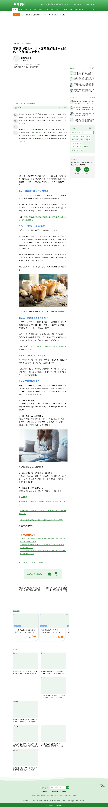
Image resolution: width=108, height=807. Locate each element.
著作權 (51, 801)
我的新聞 (86, 4)
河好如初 (60, 4)
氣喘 (81, 150)
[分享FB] (15, 115)
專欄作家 (73, 795)
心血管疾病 (30, 391)
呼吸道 (51, 391)
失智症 (88, 140)
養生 (20, 9)
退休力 (58, 9)
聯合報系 (64, 801)
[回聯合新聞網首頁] (15, 4)
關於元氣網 (35, 795)
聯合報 (45, 4)
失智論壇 (28, 9)
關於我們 (75, 801)
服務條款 (46, 801)
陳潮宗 (39, 132)
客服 (34, 801)
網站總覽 (82, 801)
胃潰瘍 (86, 146)
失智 (65, 9)
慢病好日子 (79, 9)
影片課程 (17, 626)
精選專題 (49, 795)
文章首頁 (67, 795)
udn (14, 43)
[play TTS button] (20, 108)
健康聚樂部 (42, 795)
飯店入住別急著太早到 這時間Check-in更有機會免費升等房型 (43, 15)
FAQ (31, 801)
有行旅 (73, 4)
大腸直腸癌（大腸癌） (78, 136)
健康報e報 (45, 788)
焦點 (14, 9)
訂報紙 (70, 801)
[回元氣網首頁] (20, 4)
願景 (79, 4)
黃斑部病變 (75, 150)
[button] (93, 9)
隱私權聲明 (57, 801)
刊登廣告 (25, 801)
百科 (40, 9)
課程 (52, 9)
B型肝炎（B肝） (77, 143)
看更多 (92, 68)
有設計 (67, 4)
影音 (46, 9)
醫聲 (71, 9)
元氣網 (19, 43)
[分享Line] (15, 121)
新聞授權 (39, 801)
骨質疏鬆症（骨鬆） (78, 140)
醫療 (35, 9)
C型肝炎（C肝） (77, 146)
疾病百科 (55, 795)
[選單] (94, 4)
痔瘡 (88, 136)
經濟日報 (52, 4)
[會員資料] (91, 4)
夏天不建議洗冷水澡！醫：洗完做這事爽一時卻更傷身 (41, 519)
